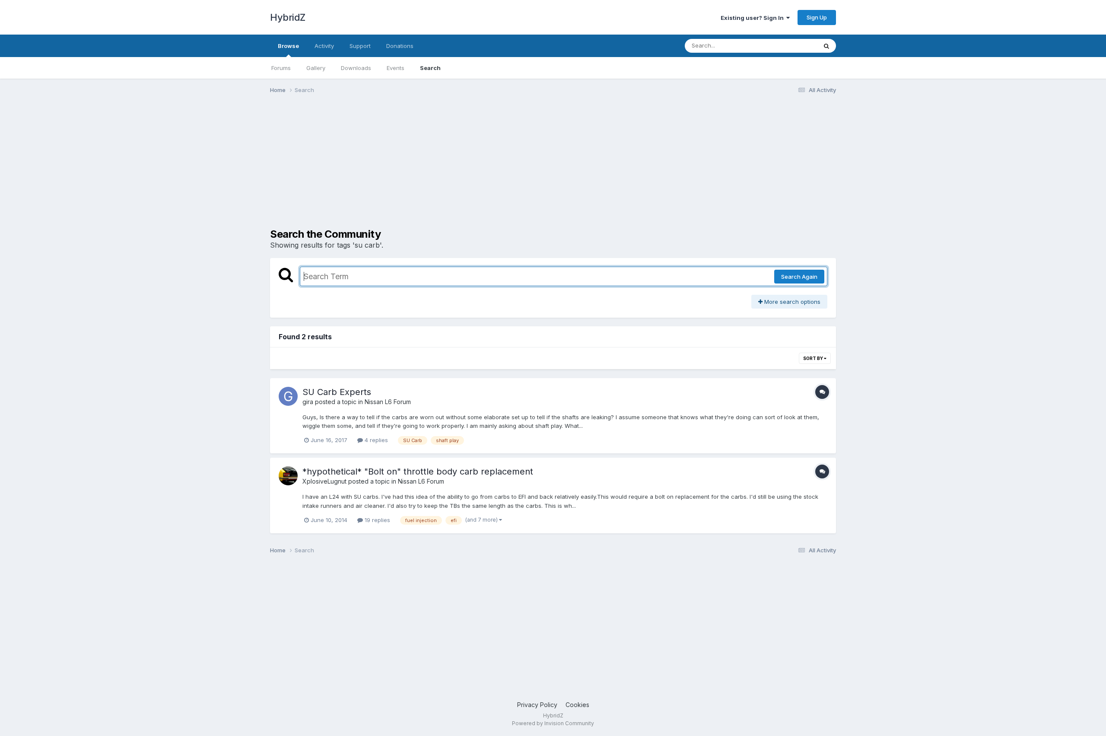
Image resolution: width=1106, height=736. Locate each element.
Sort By (813, 358)
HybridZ (287, 17)
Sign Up (817, 17)
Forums (281, 67)
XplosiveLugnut (324, 481)
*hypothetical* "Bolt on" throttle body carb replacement (417, 471)
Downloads (356, 67)
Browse (288, 45)
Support (360, 45)
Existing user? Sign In (753, 17)
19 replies (376, 519)
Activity (324, 45)
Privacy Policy (537, 704)
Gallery (315, 67)
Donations (399, 45)
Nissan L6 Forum (388, 401)
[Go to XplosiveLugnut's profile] (288, 475)
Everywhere (790, 45)
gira (307, 401)
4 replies (375, 440)
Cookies (577, 704)
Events (395, 67)
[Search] (826, 46)
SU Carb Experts (336, 392)
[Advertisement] (427, 167)
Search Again (799, 276)
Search (430, 67)
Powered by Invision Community (553, 723)
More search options (791, 301)
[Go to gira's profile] (288, 396)
